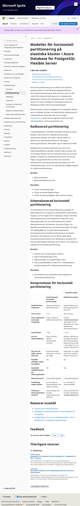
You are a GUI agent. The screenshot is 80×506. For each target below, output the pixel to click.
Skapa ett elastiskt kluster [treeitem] (15, 111)
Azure (39, 38)
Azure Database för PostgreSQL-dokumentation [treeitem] (13, 46)
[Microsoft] (3, 18)
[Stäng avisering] (76, 4)
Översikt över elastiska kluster (46, 408)
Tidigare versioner (28, 502)
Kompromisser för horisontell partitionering (47, 79)
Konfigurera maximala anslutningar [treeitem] (13, 105)
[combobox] (14, 40)
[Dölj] (26, 36)
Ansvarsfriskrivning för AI (10, 502)
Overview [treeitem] (9, 89)
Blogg (39, 502)
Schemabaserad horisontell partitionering (46, 77)
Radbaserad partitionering (41, 74)
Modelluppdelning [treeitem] (12, 93)
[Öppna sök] (68, 18)
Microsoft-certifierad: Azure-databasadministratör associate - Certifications (52, 471)
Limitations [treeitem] (10, 100)
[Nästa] (64, 18)
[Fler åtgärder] (76, 38)
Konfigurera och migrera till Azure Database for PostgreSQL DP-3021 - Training (53, 457)
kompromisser (36, 118)
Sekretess (55, 502)
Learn (33, 38)
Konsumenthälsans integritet (12, 505)
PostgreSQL (48, 38)
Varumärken (46, 505)
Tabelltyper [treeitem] (10, 97)
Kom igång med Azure (68, 24)
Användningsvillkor (33, 505)
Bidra (47, 502)
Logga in (74, 18)
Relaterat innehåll (38, 82)
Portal (55, 24)
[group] (54, 347)
